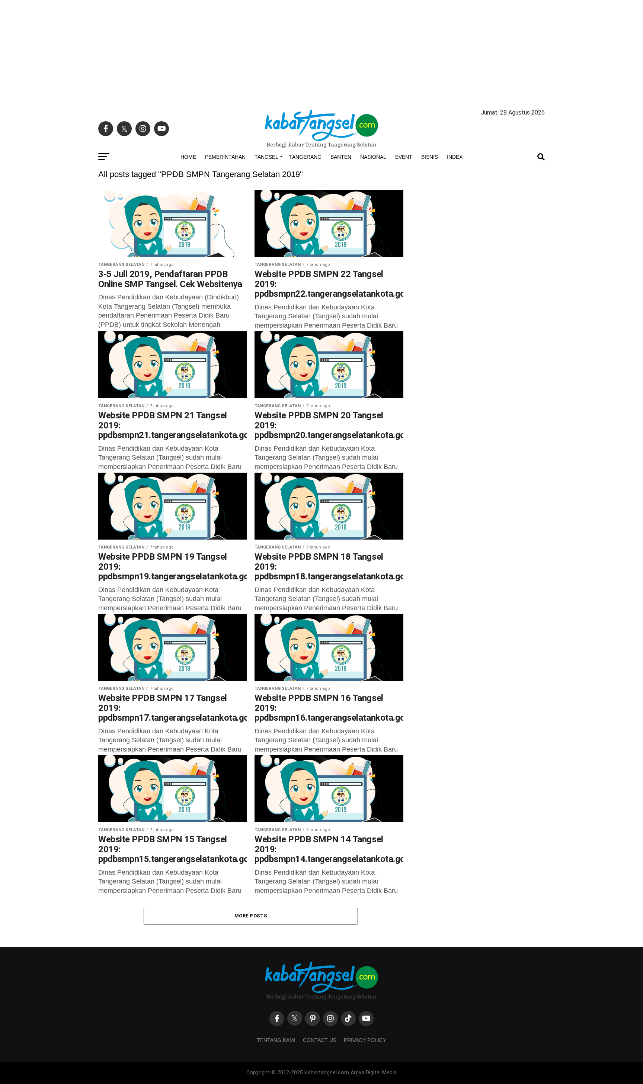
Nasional (373, 157)
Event (403, 157)
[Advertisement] (321, 52)
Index (455, 157)
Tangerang (305, 157)
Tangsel (266, 157)
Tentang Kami (276, 1040)
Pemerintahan (225, 157)
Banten (340, 157)
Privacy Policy (365, 1040)
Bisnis (429, 157)
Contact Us (319, 1040)
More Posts (250, 916)
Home (188, 157)
